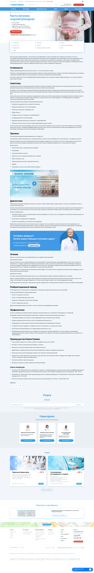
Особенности (16, 42)
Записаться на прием (78, 4)
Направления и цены (42, 9)
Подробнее (78, 404)
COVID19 (44, 1)
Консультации (47, 399)
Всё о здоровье (79, 9)
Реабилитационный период (66, 45)
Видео (40, 1)
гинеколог (34, 34)
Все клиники (26, 9)
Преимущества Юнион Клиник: (44, 47)
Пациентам (21, 1)
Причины (62, 42)
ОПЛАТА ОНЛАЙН (49, 1)
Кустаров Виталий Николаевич (66, 433)
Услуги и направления (65, 534)
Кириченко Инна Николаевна (28, 432)
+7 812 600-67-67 (67, 4)
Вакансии (11, 533)
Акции (66, 9)
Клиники (62, 529)
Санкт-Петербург (13, 1)
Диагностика (16, 45)
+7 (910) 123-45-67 (19, 245)
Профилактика (16, 47)
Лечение (39, 45)
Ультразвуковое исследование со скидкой (59, 473)
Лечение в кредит (51, 533)
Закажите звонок (34, 245)
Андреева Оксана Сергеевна (47, 432)
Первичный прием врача (20, 472)
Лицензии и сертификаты (39, 533)
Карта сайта (22, 547)
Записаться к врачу (16, 31)
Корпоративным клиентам (30, 1)
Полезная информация (27, 533)
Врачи (55, 9)
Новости (11, 535)
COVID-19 (62, 540)
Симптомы (39, 42)
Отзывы (36, 1)
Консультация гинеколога (17, 404)
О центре (13, 9)
